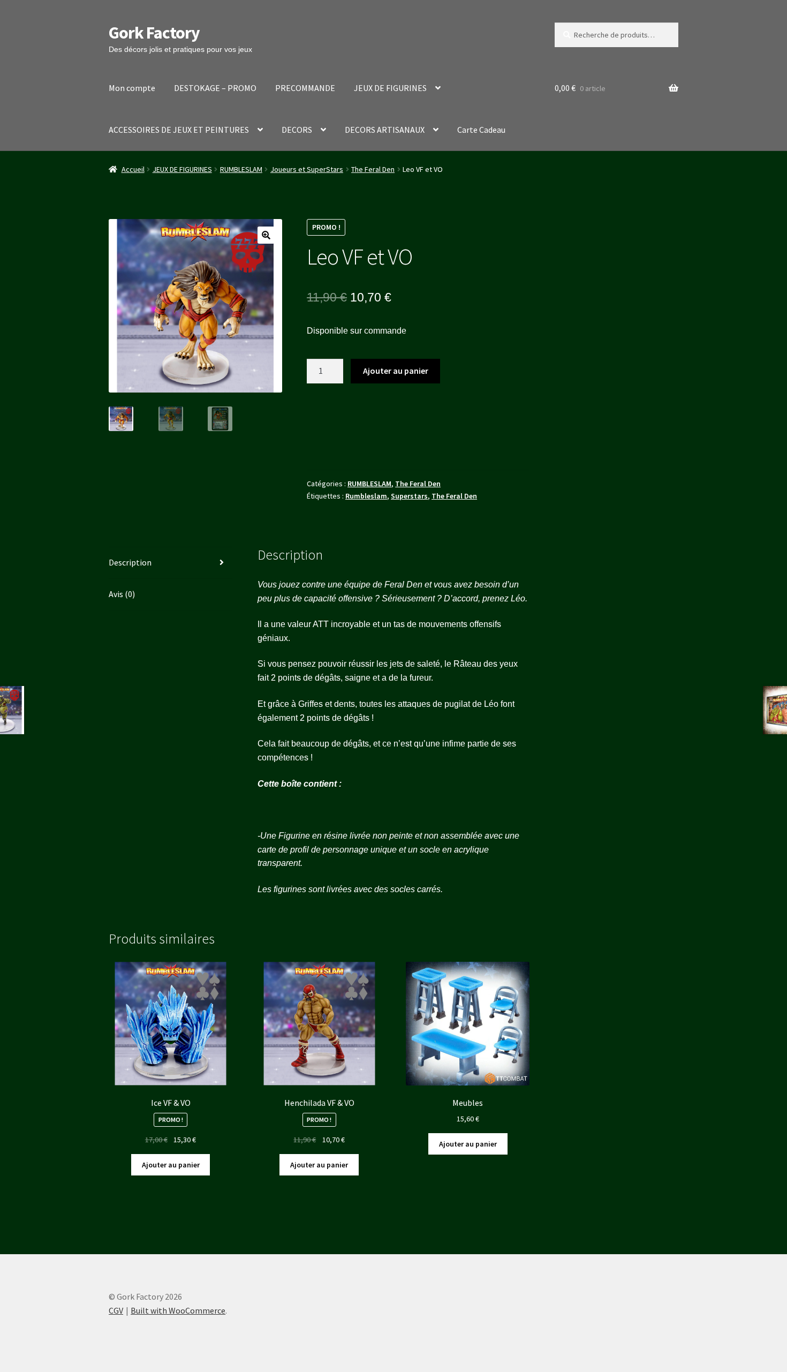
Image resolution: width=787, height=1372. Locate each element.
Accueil (133, 169)
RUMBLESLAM (241, 169)
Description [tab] (130, 562)
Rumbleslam (366, 496)
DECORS (297, 129)
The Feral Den (373, 169)
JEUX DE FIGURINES (390, 87)
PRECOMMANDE (305, 87)
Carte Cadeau (481, 129)
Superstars (409, 496)
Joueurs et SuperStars (306, 169)
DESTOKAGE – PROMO (215, 87)
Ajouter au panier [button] (171, 1165)
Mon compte (132, 87)
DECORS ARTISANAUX (385, 129)
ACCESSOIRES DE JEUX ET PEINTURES (179, 129)
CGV (116, 1310)
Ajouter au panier (395, 370)
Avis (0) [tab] (122, 594)
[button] (266, 235)
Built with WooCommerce (178, 1310)
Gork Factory (154, 32)
